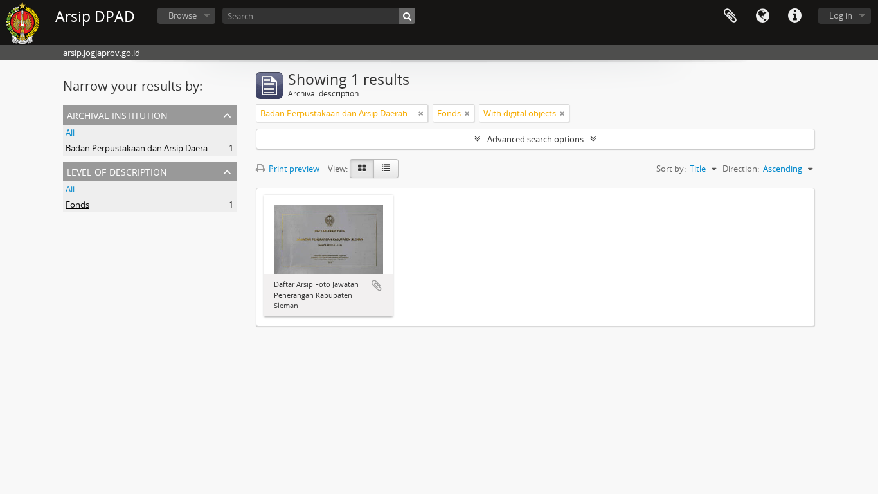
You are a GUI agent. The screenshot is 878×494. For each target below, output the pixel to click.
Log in (840, 15)
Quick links (794, 16)
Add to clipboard (376, 285)
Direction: (740, 168)
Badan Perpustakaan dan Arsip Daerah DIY (147, 148)
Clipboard (730, 16)
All (70, 132)
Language (762, 16)
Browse (182, 15)
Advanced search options (535, 139)
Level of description (117, 170)
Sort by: (671, 168)
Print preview (293, 168)
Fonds (77, 204)
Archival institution (117, 114)
